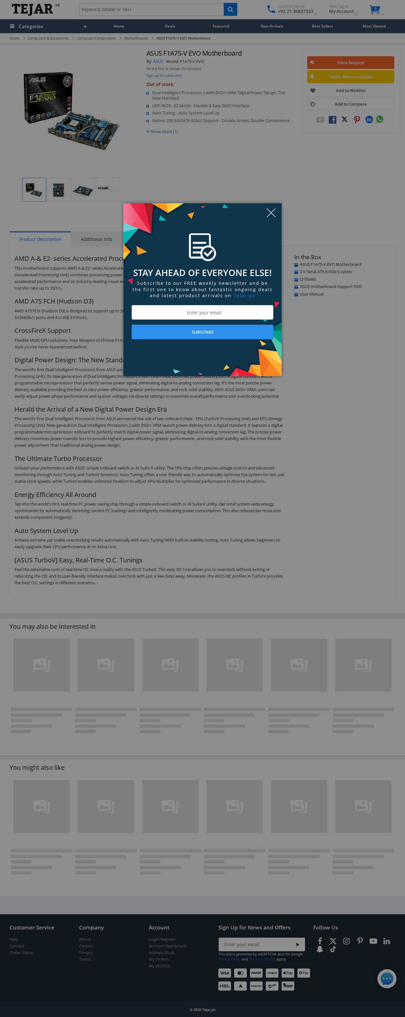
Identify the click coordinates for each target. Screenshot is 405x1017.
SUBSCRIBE (203, 332)
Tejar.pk (245, 295)
